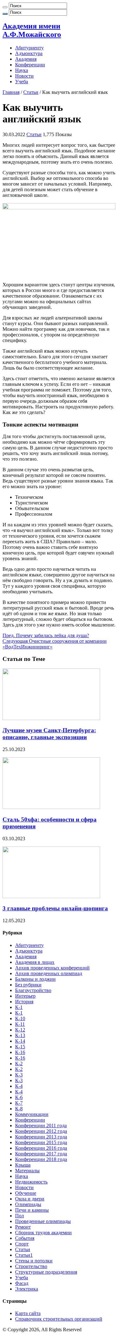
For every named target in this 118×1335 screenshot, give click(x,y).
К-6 (19, 1097)
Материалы (27, 1170)
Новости (24, 76)
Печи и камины (32, 1210)
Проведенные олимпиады (43, 1221)
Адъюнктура (28, 53)
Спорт (22, 1243)
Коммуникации (31, 1114)
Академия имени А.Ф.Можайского (32, 30)
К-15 (20, 1046)
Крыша (23, 1165)
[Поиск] (5, 7)
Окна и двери (29, 1198)
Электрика (26, 1289)
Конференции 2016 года (41, 1148)
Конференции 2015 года (41, 1142)
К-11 (20, 1024)
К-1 (19, 1007)
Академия (26, 59)
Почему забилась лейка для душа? (46, 635)
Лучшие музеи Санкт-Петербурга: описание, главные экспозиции (49, 733)
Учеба (21, 81)
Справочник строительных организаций (58, 1319)
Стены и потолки (34, 1260)
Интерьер (25, 996)
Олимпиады (28, 1204)
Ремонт (23, 1227)
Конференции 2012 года (41, 1131)
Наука (21, 70)
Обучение (25, 1193)
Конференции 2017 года (41, 1153)
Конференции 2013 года (41, 1136)
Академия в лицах (34, 962)
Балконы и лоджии (35, 979)
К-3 (19, 1074)
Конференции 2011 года (41, 1125)
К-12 (20, 1029)
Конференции (30, 64)
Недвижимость (31, 1181)
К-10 (20, 1018)
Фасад (21, 1283)
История (24, 1001)
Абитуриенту (29, 47)
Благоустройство (33, 990)
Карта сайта (28, 1313)
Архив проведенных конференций (52, 967)
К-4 (19, 1086)
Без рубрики (28, 984)
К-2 (19, 1063)
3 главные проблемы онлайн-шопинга (55, 908)
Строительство (31, 1266)
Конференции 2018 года (41, 1159)
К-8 (19, 1108)
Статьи (30, 92)
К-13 (20, 1035)
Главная (11, 92)
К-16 (20, 1052)
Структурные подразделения (46, 1272)
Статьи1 (24, 1255)
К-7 (19, 1103)
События (24, 1238)
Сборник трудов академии (43, 1232)
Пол (19, 1215)
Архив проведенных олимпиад (48, 973)
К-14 (20, 1041)
